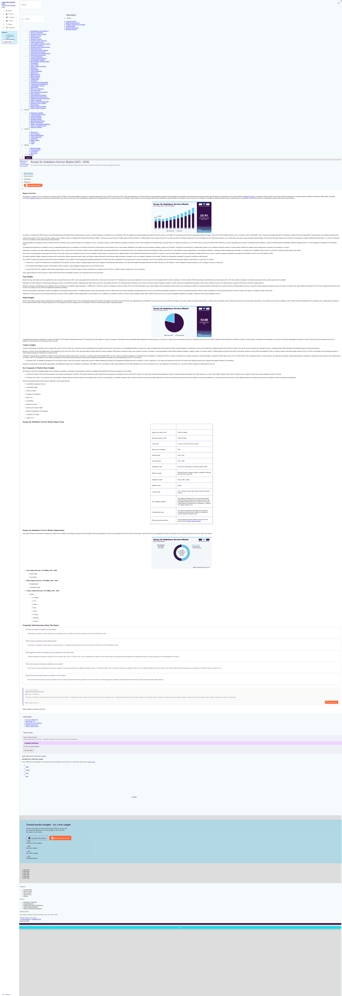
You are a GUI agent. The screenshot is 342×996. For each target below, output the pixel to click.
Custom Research (28, 903)
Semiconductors (35, 37)
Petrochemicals (35, 105)
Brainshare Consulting (37, 113)
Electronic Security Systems (38, 34)
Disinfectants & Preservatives (39, 97)
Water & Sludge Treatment (38, 108)
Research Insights (35, 148)
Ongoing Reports (35, 150)
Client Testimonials (36, 137)
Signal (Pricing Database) (30, 907)
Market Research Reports (38, 121)
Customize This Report (38, 838)
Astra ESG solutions (36, 127)
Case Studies (34, 151)
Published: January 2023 (32, 724)
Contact (33, 142)
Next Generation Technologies (39, 92)
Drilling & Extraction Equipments (40, 98)
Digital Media (34, 87)
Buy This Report (29, 750)
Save (27, 773)
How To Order (27, 891)
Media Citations (35, 140)
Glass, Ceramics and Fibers (38, 66)
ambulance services (249, 196)
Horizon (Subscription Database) (32, 908)
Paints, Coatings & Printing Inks (40, 101)
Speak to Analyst (333, 702)
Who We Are (34, 132)
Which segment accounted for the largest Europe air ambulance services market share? (50, 652)
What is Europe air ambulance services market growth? (41, 641)
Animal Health (35, 79)
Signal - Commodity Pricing (38, 125)
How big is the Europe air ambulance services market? (41, 629)
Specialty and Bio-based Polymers (40, 47)
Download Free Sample (34, 185)
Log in (28, 156)
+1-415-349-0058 (25, 919)
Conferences (34, 138)
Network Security (36, 90)
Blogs (32, 154)
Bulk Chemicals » (36, 93)
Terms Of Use (27, 894)
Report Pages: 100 (30, 721)
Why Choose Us (35, 134)
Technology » (34, 81)
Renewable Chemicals (37, 45)
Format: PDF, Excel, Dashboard (34, 723)
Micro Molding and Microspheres (40, 61)
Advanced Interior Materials (38, 58)
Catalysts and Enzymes (37, 42)
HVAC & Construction (37, 89)
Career (32, 143)
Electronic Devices (36, 36)
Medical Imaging (35, 76)
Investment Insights (36, 119)
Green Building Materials (38, 60)
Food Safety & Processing (38, 52)
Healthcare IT (34, 73)
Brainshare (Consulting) (30, 902)
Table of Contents (28, 176)
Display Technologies (37, 32)
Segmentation (27, 179)
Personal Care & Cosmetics (38, 103)
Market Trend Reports (37, 122)
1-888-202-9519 (36, 919)
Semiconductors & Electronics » (40, 31)
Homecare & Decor (71, 29)
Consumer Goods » (71, 21)
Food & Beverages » (36, 48)
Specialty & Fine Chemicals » (39, 40)
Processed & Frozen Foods (38, 55)
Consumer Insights (36, 116)
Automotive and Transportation (39, 82)
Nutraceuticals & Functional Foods (40, 53)
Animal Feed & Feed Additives (39, 50)
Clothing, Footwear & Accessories (75, 24)
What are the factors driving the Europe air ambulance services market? (46, 675)
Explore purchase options (193, 521)
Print (27, 776)
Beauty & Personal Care (72, 23)
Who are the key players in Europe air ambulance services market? (44, 664)
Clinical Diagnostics (36, 71)
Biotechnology (35, 69)
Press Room (34, 153)
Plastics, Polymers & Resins (38, 106)
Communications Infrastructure (39, 84)
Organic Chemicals (36, 100)
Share (27, 767)
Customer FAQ (27, 889)
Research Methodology (37, 135)
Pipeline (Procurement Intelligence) (33, 905)
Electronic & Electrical (72, 28)
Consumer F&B (70, 26)
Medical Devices (35, 74)
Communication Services (38, 85)
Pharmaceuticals (35, 77)
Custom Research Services (38, 114)
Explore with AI (7, 41)
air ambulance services (34, 198)
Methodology (27, 182)
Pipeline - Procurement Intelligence (40, 124)
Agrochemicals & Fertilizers (38, 95)
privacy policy (91, 762)
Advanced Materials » (37, 56)
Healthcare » (34, 68)
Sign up (28, 158)
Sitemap (25, 896)
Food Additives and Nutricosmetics (40, 44)
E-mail (27, 770)
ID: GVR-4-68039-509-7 (32, 719)
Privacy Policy (27, 893)
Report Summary (28, 173)
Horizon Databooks (36, 117)
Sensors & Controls (36, 39)
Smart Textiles (35, 64)
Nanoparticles (34, 63)
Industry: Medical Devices (32, 726)
